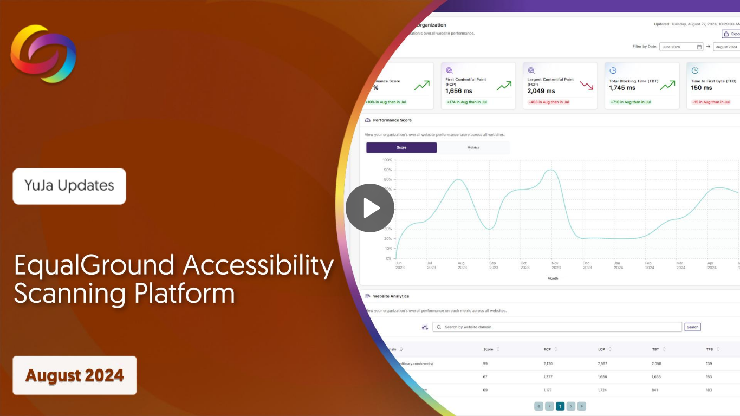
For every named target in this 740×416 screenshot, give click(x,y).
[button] (370, 208)
